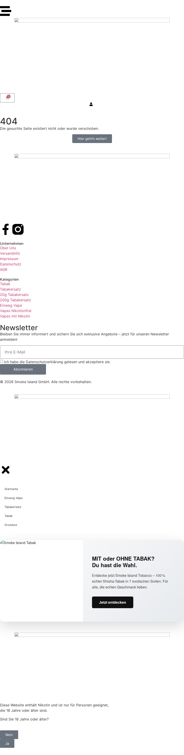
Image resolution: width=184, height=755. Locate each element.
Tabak (8, 516)
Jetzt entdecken (112, 602)
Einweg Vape (13, 498)
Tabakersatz (12, 507)
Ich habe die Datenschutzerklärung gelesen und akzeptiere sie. (57, 361)
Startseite (11, 489)
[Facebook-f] (5, 229)
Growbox (10, 525)
